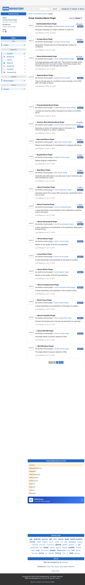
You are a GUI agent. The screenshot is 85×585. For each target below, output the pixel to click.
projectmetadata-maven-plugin (65, 107)
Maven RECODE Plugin (45, 331)
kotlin (46, 547)
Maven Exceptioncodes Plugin (48, 285)
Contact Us (40, 582)
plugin (53, 550)
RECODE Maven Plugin (46, 346)
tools (64, 553)
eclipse (80, 542)
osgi (38, 550)
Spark (57, 566)
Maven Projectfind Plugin (46, 315)
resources (61, 550)
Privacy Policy (49, 582)
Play (52, 566)
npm (33, 550)
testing (58, 553)
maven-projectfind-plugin (63, 318)
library (52, 548)
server (78, 550)
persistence (45, 550)
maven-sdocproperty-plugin (63, 224)
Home (30, 14)
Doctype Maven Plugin (45, 39)
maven (65, 547)
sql (46, 553)
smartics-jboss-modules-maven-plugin (67, 125)
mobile (72, 547)
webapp (77, 553)
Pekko (62, 566)
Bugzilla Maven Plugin (44, 155)
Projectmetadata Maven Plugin (47, 105)
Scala (48, 566)
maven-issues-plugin (61, 302)
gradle (65, 545)
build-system (76, 539)
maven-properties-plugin (62, 207)
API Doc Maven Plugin (45, 238)
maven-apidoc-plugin (61, 272)
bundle (33, 542)
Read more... (56, 571)
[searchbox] (39, 8)
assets (61, 539)
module (78, 548)
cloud (51, 542)
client (39, 542)
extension (42, 545)
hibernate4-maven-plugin (63, 142)
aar (31, 539)
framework (51, 545)
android (37, 539)
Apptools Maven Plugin (45, 75)
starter (51, 553)
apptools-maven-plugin (62, 78)
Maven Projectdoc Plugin (46, 187)
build (67, 539)
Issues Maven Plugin (44, 254)
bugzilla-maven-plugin (62, 157)
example (35, 545)
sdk (73, 550)
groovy (72, 545)
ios (79, 545)
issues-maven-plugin (61, 256)
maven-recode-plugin (61, 333)
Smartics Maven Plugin (9, 20)
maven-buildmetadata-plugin (64, 59)
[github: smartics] (3, 31)
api (50, 539)
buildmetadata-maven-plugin (64, 26)
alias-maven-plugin (60, 172)
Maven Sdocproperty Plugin (47, 221)
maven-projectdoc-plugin (63, 190)
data (66, 542)
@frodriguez (64, 562)
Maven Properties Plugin (46, 204)
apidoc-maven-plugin (61, 241)
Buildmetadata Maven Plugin (46, 24)
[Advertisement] (42, 2)
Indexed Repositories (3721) (56, 461)
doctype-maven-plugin (62, 42)
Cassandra (71, 566)
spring (41, 553)
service (35, 553)
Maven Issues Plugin (44, 300)
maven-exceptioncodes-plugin (64, 287)
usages (79, 24)
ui (68, 553)
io (76, 545)
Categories (65, 9)
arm (55, 539)
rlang (69, 550)
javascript (35, 547)
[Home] (13, 10)
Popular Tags (56, 535)
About (82, 9)
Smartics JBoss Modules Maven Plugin (50, 122)
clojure (45, 542)
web (71, 553)
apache (45, 539)
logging (58, 547)
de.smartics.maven (40, 14)
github (58, 544)
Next (61, 362)
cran (61, 542)
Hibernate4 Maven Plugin (45, 139)
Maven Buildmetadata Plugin (47, 56)
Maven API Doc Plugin (45, 269)
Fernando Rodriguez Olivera (50, 578)
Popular (74, 9)
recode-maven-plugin (61, 349)
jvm (41, 548)
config (56, 542)
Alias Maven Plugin (43, 170)
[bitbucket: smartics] (6, 31)
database (72, 542)
